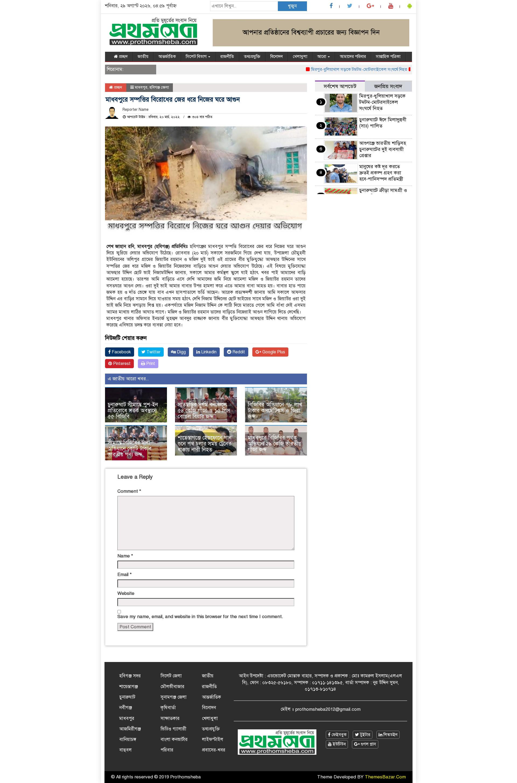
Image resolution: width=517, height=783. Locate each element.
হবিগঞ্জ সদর (130, 676)
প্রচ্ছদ (123, 56)
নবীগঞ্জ (125, 707)
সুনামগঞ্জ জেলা (173, 697)
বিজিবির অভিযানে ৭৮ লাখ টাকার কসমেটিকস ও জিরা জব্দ (275, 410)
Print (150, 363)
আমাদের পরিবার (353, 56)
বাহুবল (125, 750)
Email (124, 574)
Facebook (121, 352)
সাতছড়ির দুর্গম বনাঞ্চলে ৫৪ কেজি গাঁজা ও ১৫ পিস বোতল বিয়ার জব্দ (204, 410)
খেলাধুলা (300, 56)
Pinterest (121, 363)
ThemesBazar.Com (385, 777)
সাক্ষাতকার (170, 718)
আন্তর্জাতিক (167, 56)
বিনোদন (276, 56)
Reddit (238, 352)
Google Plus (273, 352)
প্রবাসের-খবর (213, 750)
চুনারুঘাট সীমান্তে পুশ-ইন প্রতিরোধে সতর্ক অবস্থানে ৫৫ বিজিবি (133, 410)
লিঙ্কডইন (389, 734)
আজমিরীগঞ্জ (130, 729)
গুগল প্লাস (368, 744)
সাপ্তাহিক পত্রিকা (388, 56)
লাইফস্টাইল (212, 739)
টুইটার (364, 734)
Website (125, 593)
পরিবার (166, 750)
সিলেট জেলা (171, 676)
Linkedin (208, 352)
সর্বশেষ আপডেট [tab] (340, 86)
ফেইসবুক (338, 734)
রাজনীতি (227, 56)
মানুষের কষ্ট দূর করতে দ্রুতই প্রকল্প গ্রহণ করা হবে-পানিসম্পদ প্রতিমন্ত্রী (381, 173)
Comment (129, 491)
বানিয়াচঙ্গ (127, 739)
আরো (322, 56)
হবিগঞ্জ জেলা (159, 87)
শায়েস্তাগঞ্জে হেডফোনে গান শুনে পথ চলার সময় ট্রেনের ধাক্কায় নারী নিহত (205, 443)
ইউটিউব (339, 744)
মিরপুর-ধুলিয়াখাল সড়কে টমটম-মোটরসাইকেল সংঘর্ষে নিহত (346, 69)
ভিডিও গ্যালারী (173, 729)
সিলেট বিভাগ (197, 56)
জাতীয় (143, 56)
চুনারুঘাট (127, 697)
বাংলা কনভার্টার (174, 739)
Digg (181, 352)
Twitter (152, 352)
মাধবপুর (141, 87)
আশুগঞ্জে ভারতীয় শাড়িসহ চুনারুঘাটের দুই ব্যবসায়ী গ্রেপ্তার (382, 149)
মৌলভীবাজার (172, 686)
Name (125, 556)
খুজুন (292, 6)
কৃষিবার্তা (168, 707)
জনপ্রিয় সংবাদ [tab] (388, 86)
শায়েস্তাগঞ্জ (128, 686)
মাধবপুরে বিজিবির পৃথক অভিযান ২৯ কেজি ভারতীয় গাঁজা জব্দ (274, 443)
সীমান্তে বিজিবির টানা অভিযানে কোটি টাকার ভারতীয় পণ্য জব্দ (130, 448)
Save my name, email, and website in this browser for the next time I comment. (200, 616)
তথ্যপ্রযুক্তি (252, 56)
